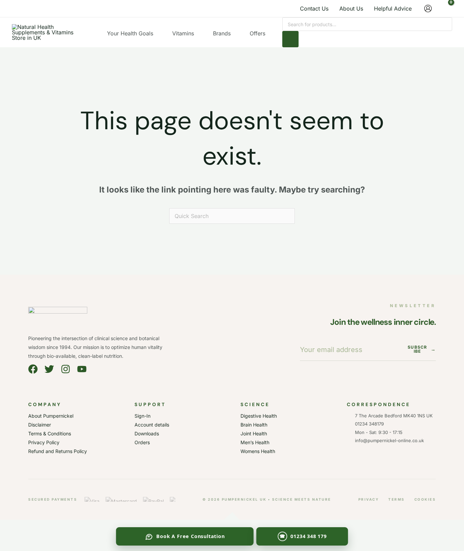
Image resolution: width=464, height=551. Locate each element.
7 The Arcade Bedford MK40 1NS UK (394, 415)
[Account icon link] (428, 8)
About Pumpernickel (50, 416)
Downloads (147, 433)
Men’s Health (254, 442)
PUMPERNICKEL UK (244, 499)
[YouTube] (82, 369)
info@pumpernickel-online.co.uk (388, 440)
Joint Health (253, 433)
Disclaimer (39, 425)
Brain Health (253, 425)
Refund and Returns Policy (57, 451)
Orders (142, 442)
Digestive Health (258, 416)
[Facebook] (33, 369)
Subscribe (422, 349)
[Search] (290, 39)
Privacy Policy (43, 442)
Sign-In (142, 416)
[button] (156, 33)
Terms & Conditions (49, 433)
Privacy (368, 499)
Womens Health (257, 451)
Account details (152, 425)
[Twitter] (49, 369)
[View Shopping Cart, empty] (445, 8)
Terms (396, 499)
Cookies (425, 499)
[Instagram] (65, 369)
